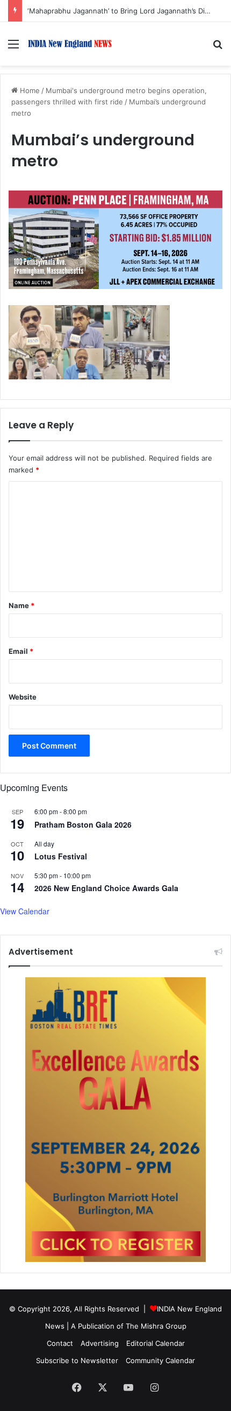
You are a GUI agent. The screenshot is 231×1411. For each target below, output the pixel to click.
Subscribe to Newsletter (77, 1360)
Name (21, 605)
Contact (60, 1343)
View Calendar (24, 911)
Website (23, 697)
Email (21, 651)
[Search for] (217, 48)
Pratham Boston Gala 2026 (83, 824)
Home (29, 90)
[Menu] (13, 48)
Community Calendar (160, 1360)
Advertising (100, 1343)
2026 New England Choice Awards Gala (106, 888)
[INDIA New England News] (70, 44)
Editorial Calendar (155, 1343)
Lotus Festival (60, 856)
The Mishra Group (156, 1326)
